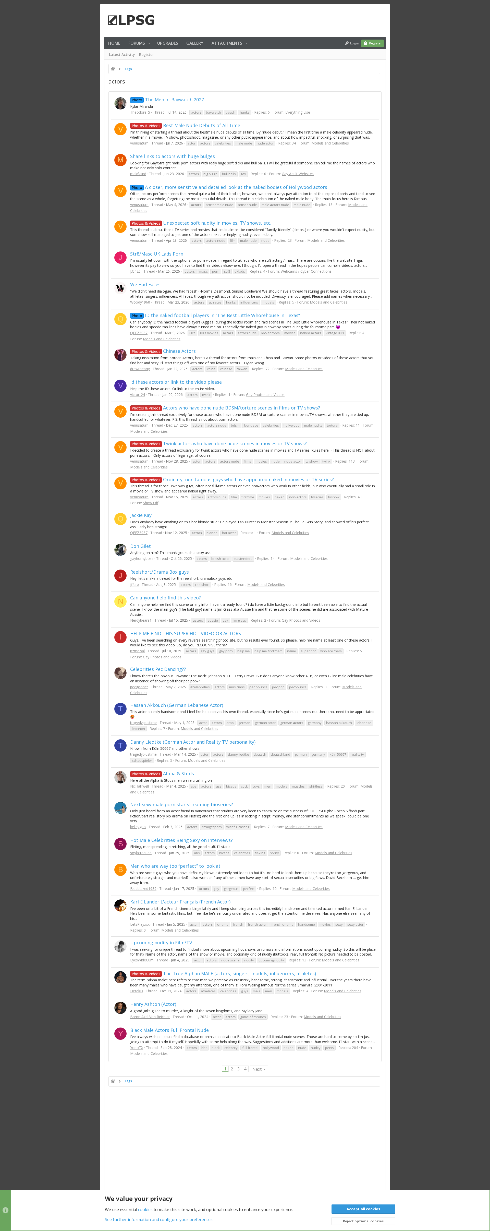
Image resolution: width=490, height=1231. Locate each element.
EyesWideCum (142, 960)
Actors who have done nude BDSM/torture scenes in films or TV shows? (226, 408)
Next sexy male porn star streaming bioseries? (181, 804)
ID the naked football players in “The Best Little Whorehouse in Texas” (216, 315)
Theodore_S (140, 112)
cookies (145, 1209)
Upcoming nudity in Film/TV (161, 942)
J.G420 (135, 271)
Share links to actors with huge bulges (172, 156)
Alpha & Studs (163, 773)
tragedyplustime (143, 722)
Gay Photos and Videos (265, 394)
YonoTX (136, 1047)
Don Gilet (140, 546)
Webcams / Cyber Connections (306, 271)
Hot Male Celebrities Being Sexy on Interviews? (181, 840)
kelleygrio (138, 826)
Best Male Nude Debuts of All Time (186, 125)
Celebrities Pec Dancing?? (158, 669)
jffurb (134, 584)
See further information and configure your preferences (159, 1219)
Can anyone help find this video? (165, 598)
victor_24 (137, 394)
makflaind (138, 173)
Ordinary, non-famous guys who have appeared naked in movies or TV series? (233, 479)
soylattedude (141, 852)
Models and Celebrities (330, 143)
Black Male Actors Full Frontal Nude (169, 1030)
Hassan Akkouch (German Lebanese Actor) (176, 705)
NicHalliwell (139, 786)
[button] (149, 43)
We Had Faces (145, 284)
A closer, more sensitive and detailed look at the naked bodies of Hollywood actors (229, 187)
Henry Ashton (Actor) (153, 1004)
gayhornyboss (141, 558)
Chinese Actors (164, 351)
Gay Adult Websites (298, 173)
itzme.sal (137, 650)
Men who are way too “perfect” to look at (175, 866)
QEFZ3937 (139, 332)
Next (257, 1069)
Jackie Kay (141, 515)
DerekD (136, 990)
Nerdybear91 (141, 620)
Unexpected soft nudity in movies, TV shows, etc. (201, 223)
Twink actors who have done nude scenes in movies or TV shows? (219, 443)
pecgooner (139, 686)
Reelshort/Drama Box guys (159, 572)
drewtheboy (140, 368)
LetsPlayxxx (140, 924)
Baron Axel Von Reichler (150, 1016)
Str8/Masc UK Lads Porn (156, 254)
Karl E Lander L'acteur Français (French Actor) (180, 902)
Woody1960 (140, 302)
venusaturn (139, 143)
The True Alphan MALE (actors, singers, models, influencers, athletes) (224, 973)
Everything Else (297, 112)
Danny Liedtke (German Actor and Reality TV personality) (192, 742)
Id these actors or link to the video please (176, 382)
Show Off (150, 502)
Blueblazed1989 (143, 888)
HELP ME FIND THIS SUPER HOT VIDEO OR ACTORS (185, 633)
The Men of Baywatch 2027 (168, 99)
